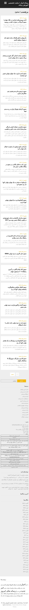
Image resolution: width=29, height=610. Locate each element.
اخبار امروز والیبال (24, 389)
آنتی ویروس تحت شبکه (14, 435)
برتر (17, 588)
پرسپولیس (12, 595)
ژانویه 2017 (25, 544)
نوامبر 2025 (25, 512)
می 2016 (26, 562)
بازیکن (2, 584)
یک (1, 595)
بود (13, 588)
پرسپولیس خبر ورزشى (23, 398)
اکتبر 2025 (26, 514)
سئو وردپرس (9, 445)
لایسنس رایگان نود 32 (14, 460)
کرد (5, 595)
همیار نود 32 (25, 431)
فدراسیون (15, 593)
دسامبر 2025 (25, 510)
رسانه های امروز (8, 590)
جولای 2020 (25, 526)
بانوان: (24, 588)
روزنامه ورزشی (24, 407)
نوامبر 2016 (25, 549)
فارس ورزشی (25, 414)
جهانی (8, 588)
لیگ (5, 593)
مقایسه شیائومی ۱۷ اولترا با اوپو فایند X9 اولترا (18, 475)
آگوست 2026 (25, 503)
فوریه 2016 (25, 569)
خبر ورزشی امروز (24, 401)
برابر (21, 588)
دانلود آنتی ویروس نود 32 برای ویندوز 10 (14, 458)
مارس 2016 (25, 567)
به (15, 588)
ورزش (15, 595)
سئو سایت (14, 450)
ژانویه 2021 (25, 523)
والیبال (18, 595)
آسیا (26, 584)
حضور (5, 588)
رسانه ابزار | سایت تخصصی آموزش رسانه (18, 4)
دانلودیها (14, 437)
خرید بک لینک (11, 455)
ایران (7, 585)
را (16, 591)
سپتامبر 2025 (25, 517)
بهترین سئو (25, 432)
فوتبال (11, 593)
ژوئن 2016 (25, 560)
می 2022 (26, 521)
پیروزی (7, 595)
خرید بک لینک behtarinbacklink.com (20, 425)
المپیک (11, 585)
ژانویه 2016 (25, 571)
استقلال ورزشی (24, 394)
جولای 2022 (25, 519)
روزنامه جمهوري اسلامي (22, 405)
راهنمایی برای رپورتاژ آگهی (14, 462)
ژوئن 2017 (25, 533)
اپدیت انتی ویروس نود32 (14, 439)
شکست (21, 593)
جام (10, 588)
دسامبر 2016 (25, 546)
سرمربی (26, 593)
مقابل (2, 593)
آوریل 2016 (25, 564)
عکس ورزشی (25, 412)
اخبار (23, 584)
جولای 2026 (25, 505)
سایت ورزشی (25, 410)
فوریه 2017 (25, 542)
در (20, 591)
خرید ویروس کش (14, 453)
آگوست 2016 (25, 555)
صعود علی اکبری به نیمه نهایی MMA (15, 254)
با (5, 585)
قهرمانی (8, 593)
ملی (22, 595)
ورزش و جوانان (24, 417)
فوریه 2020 (25, 528)
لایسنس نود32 (25, 426)
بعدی (12, 374)
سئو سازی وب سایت (14, 463)
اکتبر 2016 (26, 551)
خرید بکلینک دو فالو (14, 452)
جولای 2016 (25, 558)
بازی (4, 585)
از (20, 585)
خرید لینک (4, 440)
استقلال (15, 585)
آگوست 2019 (25, 530)
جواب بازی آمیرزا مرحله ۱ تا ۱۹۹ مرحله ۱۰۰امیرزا (14, 465)
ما (3, 593)
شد (24, 593)
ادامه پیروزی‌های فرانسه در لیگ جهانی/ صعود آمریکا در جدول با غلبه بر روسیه (15, 21)
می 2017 (26, 535)
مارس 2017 (25, 539)
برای (19, 588)
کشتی (3, 595)
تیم (12, 588)
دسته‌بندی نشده (25, 403)
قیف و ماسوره (14, 467)
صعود (18, 593)
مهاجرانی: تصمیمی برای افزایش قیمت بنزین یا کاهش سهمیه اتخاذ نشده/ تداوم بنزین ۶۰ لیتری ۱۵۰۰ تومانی (15, 488)
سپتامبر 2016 (25, 553)
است (18, 585)
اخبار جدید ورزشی (24, 391)
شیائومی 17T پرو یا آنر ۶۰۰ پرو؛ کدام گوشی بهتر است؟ (16, 477)
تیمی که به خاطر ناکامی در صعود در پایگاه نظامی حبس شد (16, 166)
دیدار (18, 591)
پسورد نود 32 (25, 428)
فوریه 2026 (25, 508)
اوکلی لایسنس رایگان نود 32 (22, 429)
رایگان (27, 434)
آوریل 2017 (25, 537)
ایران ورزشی (25, 396)
